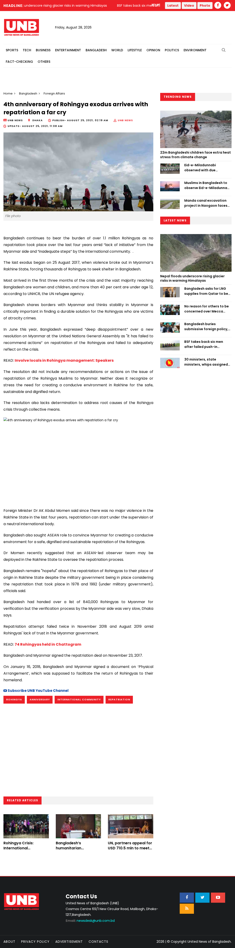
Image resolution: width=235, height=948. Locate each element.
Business (43, 50)
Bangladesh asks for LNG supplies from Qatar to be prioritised (206, 291)
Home (8, 93)
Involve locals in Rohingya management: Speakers (64, 360)
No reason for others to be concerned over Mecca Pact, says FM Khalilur (206, 309)
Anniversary (40, 699)
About (9, 941)
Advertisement (69, 941)
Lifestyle (135, 50)
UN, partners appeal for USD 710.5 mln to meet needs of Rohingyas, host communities (130, 850)
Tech (27, 50)
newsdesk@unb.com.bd (90, 920)
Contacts (98, 941)
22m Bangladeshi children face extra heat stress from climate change (195, 154)
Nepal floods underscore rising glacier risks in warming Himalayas (192, 278)
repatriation (119, 699)
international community (79, 699)
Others (44, 61)
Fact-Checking (19, 61)
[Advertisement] (78, 463)
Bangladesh (96, 50)
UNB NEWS (125, 120)
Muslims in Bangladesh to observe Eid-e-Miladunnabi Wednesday (207, 185)
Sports (12, 50)
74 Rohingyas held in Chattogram (48, 644)
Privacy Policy (35, 941)
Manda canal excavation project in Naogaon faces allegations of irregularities (207, 203)
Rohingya (14, 699)
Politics (172, 50)
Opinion (153, 50)
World (117, 50)
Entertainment (68, 50)
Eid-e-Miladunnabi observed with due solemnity (200, 168)
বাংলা (156, 5)
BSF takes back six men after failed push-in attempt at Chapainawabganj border (206, 344)
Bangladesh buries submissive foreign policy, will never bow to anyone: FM (206, 327)
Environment (195, 50)
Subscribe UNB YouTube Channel (38, 690)
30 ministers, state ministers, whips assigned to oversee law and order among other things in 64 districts (206, 362)
